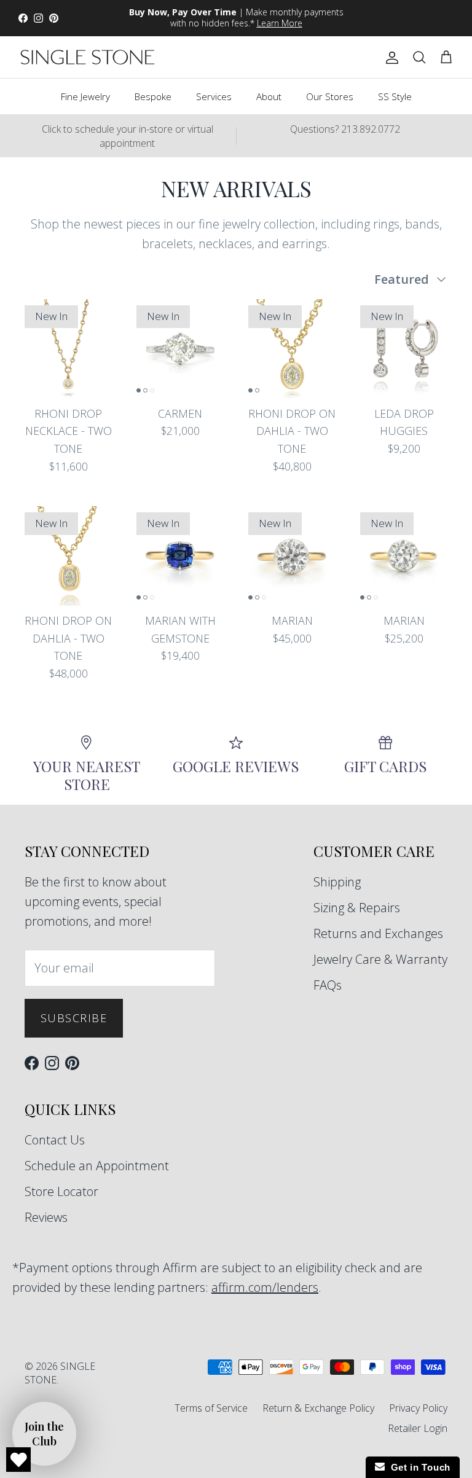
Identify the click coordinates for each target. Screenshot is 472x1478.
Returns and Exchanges (378, 933)
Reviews (46, 1217)
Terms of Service (211, 1408)
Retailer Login (417, 1428)
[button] (44, 1434)
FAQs (327, 985)
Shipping (337, 882)
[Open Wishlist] (18, 1459)
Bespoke (153, 96)
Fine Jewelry (85, 96)
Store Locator (61, 1191)
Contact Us (55, 1140)
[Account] (389, 57)
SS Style (395, 96)
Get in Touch (417, 1467)
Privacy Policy (418, 1408)
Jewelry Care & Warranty (380, 959)
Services (214, 96)
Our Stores (329, 96)
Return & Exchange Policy (318, 1408)
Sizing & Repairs (356, 907)
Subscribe (74, 1018)
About (268, 96)
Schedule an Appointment (97, 1165)
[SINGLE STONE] (87, 57)
